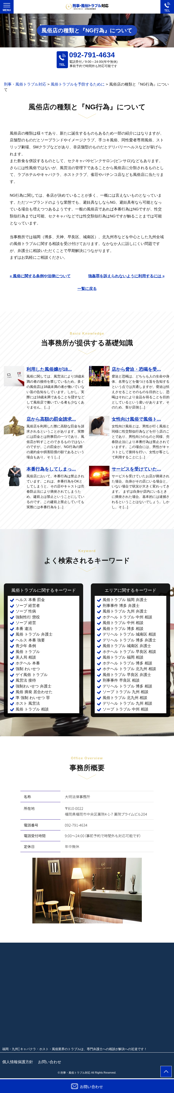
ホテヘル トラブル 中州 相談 (127, 617)
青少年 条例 (26, 646)
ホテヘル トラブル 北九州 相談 (129, 669)
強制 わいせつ (28, 669)
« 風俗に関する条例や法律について (40, 276)
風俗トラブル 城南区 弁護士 (127, 646)
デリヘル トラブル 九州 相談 (127, 703)
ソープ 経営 (26, 623)
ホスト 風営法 (28, 703)
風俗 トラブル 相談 (32, 709)
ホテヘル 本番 (28, 663)
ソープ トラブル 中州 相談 (125, 709)
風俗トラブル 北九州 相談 (125, 698)
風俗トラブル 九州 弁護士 (125, 611)
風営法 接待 (26, 680)
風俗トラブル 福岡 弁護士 (125, 600)
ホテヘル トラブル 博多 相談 (127, 663)
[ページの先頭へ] (166, 1071)
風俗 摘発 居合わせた (34, 692)
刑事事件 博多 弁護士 (121, 606)
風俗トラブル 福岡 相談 (123, 657)
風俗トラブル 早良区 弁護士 (127, 675)
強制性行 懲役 (28, 617)
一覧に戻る (87, 289)
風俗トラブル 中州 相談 (123, 623)
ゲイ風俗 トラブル (32, 675)
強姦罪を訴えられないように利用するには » (126, 276)
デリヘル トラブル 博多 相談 (127, 686)
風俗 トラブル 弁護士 (34, 634)
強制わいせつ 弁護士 (33, 686)
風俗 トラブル (28, 652)
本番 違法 (24, 629)
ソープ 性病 (26, 611)
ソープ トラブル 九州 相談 (125, 692)
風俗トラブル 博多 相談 (123, 629)
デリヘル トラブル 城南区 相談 (129, 634)
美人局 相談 (26, 657)
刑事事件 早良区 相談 (121, 680)
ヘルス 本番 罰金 (30, 600)
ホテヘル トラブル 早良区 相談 (129, 652)
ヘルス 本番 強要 (30, 640)
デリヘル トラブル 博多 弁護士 (129, 640)
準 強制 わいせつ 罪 (33, 698)
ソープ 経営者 (28, 606)
